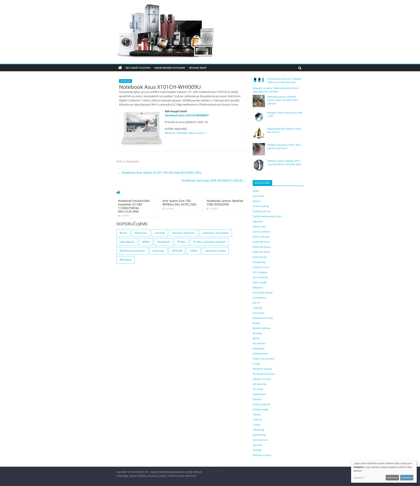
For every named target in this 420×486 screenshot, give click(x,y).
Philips (181, 242)
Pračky (256, 363)
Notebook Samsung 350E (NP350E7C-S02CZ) (214, 180)
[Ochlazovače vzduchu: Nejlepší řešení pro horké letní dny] (259, 81)
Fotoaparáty (259, 262)
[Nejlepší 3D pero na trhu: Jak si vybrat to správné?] (259, 150)
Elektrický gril (260, 257)
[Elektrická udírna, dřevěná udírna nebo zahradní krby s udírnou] (259, 102)
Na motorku (259, 343)
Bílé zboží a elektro (138, 67)
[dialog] (384, 471)
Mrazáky (257, 333)
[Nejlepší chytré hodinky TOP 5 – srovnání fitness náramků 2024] (259, 166)
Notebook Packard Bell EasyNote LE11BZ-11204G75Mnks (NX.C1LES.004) (134, 206)
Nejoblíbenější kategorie (169, 67)
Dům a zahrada (261, 236)
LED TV (256, 302)
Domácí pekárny (261, 231)
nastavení (358, 477)
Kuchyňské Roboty (263, 292)
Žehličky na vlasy (262, 455)
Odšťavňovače (260, 353)
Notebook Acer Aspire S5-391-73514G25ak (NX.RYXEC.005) (159, 173)
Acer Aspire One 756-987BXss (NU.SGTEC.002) (179, 202)
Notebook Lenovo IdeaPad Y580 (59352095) (225, 202)
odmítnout (392, 477)
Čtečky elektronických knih (267, 216)
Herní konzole (260, 277)
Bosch (123, 233)
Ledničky (257, 307)
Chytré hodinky (261, 206)
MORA (146, 242)
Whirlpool (126, 260)
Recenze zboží (197, 67)
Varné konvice (260, 439)
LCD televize (259, 297)
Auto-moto (258, 196)
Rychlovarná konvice (132, 251)
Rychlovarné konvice (264, 373)
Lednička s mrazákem (215, 233)
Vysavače (257, 445)
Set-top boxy (259, 384)
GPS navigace (260, 272)
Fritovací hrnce (261, 267)
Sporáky (257, 399)
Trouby (256, 424)
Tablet (193, 251)
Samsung (158, 251)
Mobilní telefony (262, 328)
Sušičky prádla (261, 409)
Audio (256, 191)
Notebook (132, 161)
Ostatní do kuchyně (263, 358)
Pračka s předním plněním (209, 242)
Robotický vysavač (262, 368)
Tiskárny (257, 419)
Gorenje (160, 233)
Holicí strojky (260, 282)
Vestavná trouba (215, 251)
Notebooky (125, 80)
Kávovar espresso (184, 233)
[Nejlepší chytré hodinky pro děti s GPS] (259, 118)
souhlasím (406, 477)
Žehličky (257, 450)
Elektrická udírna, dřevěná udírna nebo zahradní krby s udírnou (283, 100)
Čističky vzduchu (262, 211)
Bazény (257, 201)
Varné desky (259, 434)
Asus (122, 161)
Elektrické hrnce (261, 241)
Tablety (257, 414)
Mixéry (256, 323)
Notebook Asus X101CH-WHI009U (186, 115)
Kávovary (257, 287)
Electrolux (141, 233)
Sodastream (259, 394)
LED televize (127, 242)
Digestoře (258, 221)
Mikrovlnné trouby (263, 318)
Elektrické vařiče (261, 251)
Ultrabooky (258, 429)
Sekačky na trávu (262, 378)
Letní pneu (258, 312)
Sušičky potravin (262, 404)
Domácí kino (259, 226)
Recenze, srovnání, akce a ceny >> (185, 133)
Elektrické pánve (262, 246)
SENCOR (177, 251)
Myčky (256, 338)
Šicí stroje (258, 389)
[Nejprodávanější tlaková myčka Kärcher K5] (259, 134)
